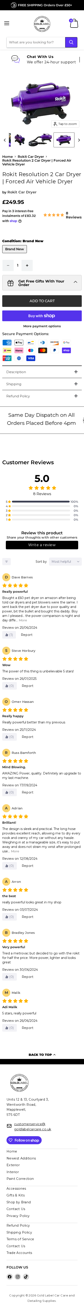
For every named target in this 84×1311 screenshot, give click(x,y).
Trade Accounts (19, 1253)
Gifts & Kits (15, 1195)
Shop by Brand (18, 1202)
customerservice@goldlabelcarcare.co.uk (32, 1126)
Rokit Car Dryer (31, 156)
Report (27, 635)
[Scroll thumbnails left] (5, 140)
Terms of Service (20, 1239)
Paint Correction (20, 1179)
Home (7, 156)
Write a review (42, 545)
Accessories (16, 1189)
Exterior (13, 1165)
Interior (12, 1172)
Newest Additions (21, 1158)
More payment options (42, 326)
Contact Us (15, 1209)
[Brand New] (15, 254)
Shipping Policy (19, 1232)
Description (16, 372)
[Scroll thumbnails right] (78, 140)
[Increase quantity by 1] (27, 265)
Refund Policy (18, 396)
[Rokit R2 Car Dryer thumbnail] (20, 140)
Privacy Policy (18, 1216)
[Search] (71, 42)
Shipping (13, 384)
